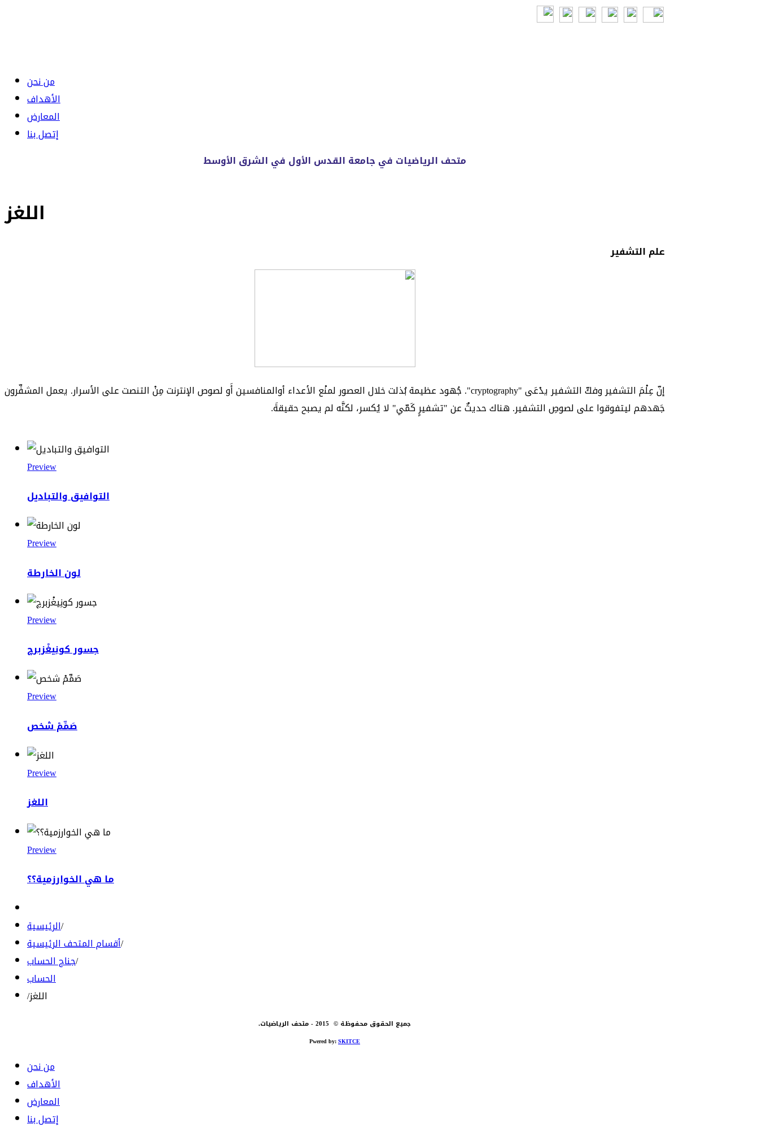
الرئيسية (44, 926)
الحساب (41, 978)
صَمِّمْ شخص (52, 726)
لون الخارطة (54, 573)
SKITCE (349, 1041)
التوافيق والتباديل (68, 496)
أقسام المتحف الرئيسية (74, 943)
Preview (41, 467)
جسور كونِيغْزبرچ (63, 649)
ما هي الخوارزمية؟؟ (70, 879)
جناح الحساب (51, 961)
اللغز (37, 802)
